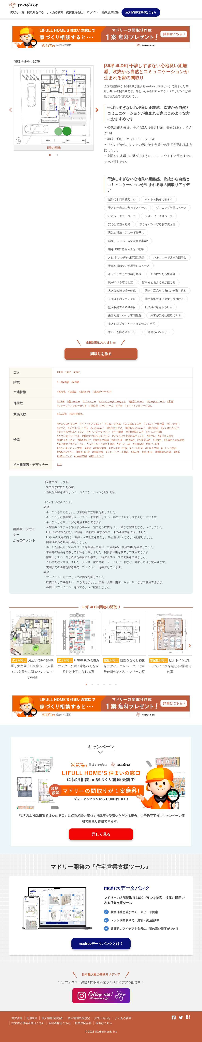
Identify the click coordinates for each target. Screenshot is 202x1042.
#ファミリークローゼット (112, 401)
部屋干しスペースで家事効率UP (128, 240)
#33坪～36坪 (64, 372)
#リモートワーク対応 (117, 452)
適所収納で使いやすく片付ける (164, 298)
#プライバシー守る (78, 427)
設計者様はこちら (60, 1023)
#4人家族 (62, 413)
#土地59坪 (84, 391)
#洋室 (119, 405)
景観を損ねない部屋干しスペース (129, 265)
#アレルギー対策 (118, 448)
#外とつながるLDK (67, 423)
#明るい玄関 (152, 444)
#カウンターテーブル (68, 436)
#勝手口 (151, 436)
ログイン (92, 12)
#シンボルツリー (170, 427)
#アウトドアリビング (91, 423)
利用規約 (31, 1018)
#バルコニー (97, 427)
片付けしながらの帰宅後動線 (126, 257)
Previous (12, 646)
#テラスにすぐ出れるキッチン (128, 436)
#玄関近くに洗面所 (174, 439)
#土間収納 (138, 444)
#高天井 (135, 452)
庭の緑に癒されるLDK (158, 307)
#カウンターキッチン (98, 431)
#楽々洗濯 (116, 439)
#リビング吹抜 (113, 423)
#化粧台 (93, 405)
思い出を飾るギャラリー (123, 332)
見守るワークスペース (159, 216)
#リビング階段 (169, 448)
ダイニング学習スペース (171, 207)
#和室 (170, 401)
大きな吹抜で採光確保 (122, 290)
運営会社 (16, 1018)
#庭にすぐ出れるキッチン (96, 436)
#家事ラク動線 (101, 439)
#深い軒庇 (147, 452)
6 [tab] (116, 684)
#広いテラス (173, 423)
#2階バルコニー (65, 452)
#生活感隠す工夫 (135, 431)
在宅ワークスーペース (122, 216)
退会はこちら (104, 1023)
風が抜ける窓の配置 (120, 282)
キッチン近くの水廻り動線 (124, 274)
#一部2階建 (63, 381)
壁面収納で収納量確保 (122, 307)
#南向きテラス (114, 427)
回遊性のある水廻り (163, 274)
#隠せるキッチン (66, 439)
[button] (97, 110)
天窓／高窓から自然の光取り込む (165, 290)
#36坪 (77, 372)
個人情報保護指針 (53, 1018)
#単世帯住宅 (76, 413)
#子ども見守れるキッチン (70, 431)
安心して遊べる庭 (119, 224)
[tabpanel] (32, 646)
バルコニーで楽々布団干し (169, 257)
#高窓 (88, 448)
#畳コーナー (73, 401)
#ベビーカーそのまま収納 (100, 444)
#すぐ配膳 (117, 431)
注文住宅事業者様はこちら (140, 12)
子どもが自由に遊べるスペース (127, 207)
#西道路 (72, 391)
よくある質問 (55, 12)
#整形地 (61, 391)
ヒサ (59, 464)
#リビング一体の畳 (154, 423)
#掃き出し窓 (83, 452)
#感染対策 (97, 452)
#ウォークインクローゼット (72, 405)
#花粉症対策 (100, 448)
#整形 (177, 452)
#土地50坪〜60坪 (102, 391)
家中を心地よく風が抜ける (158, 282)
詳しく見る (101, 834)
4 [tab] (104, 684)
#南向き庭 (153, 427)
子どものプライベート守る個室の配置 (131, 323)
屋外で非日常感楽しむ (122, 199)
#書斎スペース (136, 401)
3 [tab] (98, 684)
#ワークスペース (156, 401)
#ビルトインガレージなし (138, 405)
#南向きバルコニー (135, 427)
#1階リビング (64, 456)
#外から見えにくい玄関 (69, 448)
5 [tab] (110, 684)
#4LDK (61, 401)
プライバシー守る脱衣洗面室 (157, 224)
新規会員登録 (110, 12)
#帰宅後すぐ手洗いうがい (70, 444)
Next (190, 646)
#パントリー (89, 401)
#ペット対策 (136, 448)
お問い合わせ (102, 1018)
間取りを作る (35, 12)
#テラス (61, 427)
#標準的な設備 (163, 452)
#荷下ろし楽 (123, 444)
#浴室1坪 (130, 439)
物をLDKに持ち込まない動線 (126, 249)
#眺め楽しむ (84, 439)
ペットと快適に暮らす (159, 199)
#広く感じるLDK (132, 423)
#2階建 (75, 381)
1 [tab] (86, 684)
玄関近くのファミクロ (122, 298)
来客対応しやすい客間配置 (124, 315)
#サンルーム (107, 405)
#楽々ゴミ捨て (166, 436)
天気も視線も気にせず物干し (126, 232)
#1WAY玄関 (80, 456)
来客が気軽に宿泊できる (166, 315)
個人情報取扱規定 (79, 1018)
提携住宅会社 (74, 12)
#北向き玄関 (152, 448)
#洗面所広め (144, 439)
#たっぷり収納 (154, 431)
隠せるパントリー (159, 332)
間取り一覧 (17, 12)
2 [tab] (92, 684)
